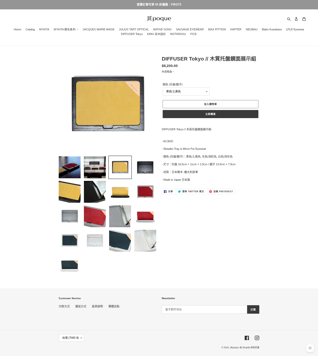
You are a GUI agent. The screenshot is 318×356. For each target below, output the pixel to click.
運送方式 (80, 306)
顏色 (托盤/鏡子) (173, 84)
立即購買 (210, 114)
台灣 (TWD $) (70, 337)
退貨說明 (97, 306)
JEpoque (234, 347)
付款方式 (64, 306)
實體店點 (113, 306)
